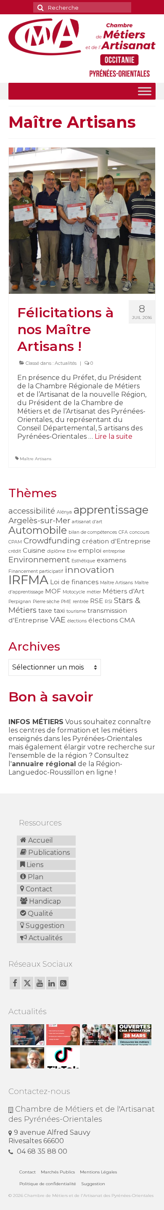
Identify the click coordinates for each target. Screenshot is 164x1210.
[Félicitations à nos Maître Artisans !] (82, 220)
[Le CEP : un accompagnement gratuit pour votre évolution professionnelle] (62, 1034)
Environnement (39, 559)
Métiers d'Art (123, 591)
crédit (14, 551)
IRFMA (28, 579)
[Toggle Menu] (144, 91)
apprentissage (111, 509)
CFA (123, 532)
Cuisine (34, 550)
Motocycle (74, 592)
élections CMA (111, 620)
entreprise (114, 551)
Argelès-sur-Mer (39, 520)
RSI (108, 601)
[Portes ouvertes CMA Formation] (133, 1034)
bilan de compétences (93, 532)
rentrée (80, 601)
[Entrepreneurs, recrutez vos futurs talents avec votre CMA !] (26, 1034)
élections (77, 621)
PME (66, 601)
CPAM (15, 542)
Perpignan (19, 601)
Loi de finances (74, 582)
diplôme (56, 551)
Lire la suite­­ (113, 436)
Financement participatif (35, 571)
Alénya (64, 512)
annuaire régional (44, 764)
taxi (59, 610)
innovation (89, 569)
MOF (53, 591)
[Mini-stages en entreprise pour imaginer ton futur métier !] (98, 1034)
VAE (58, 620)
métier (94, 592)
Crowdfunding (52, 541)
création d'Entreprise (116, 541)
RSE (96, 601)
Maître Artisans (35, 458)
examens (111, 560)
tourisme (76, 611)
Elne (72, 551)
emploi (89, 550)
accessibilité (31, 511)
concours (139, 532)
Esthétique (83, 561)
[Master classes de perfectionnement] (26, 1057)
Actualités (66, 363)
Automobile (37, 530)
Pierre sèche (46, 601)
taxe (45, 610)
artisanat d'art (87, 522)
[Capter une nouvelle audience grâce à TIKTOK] (62, 1057)
